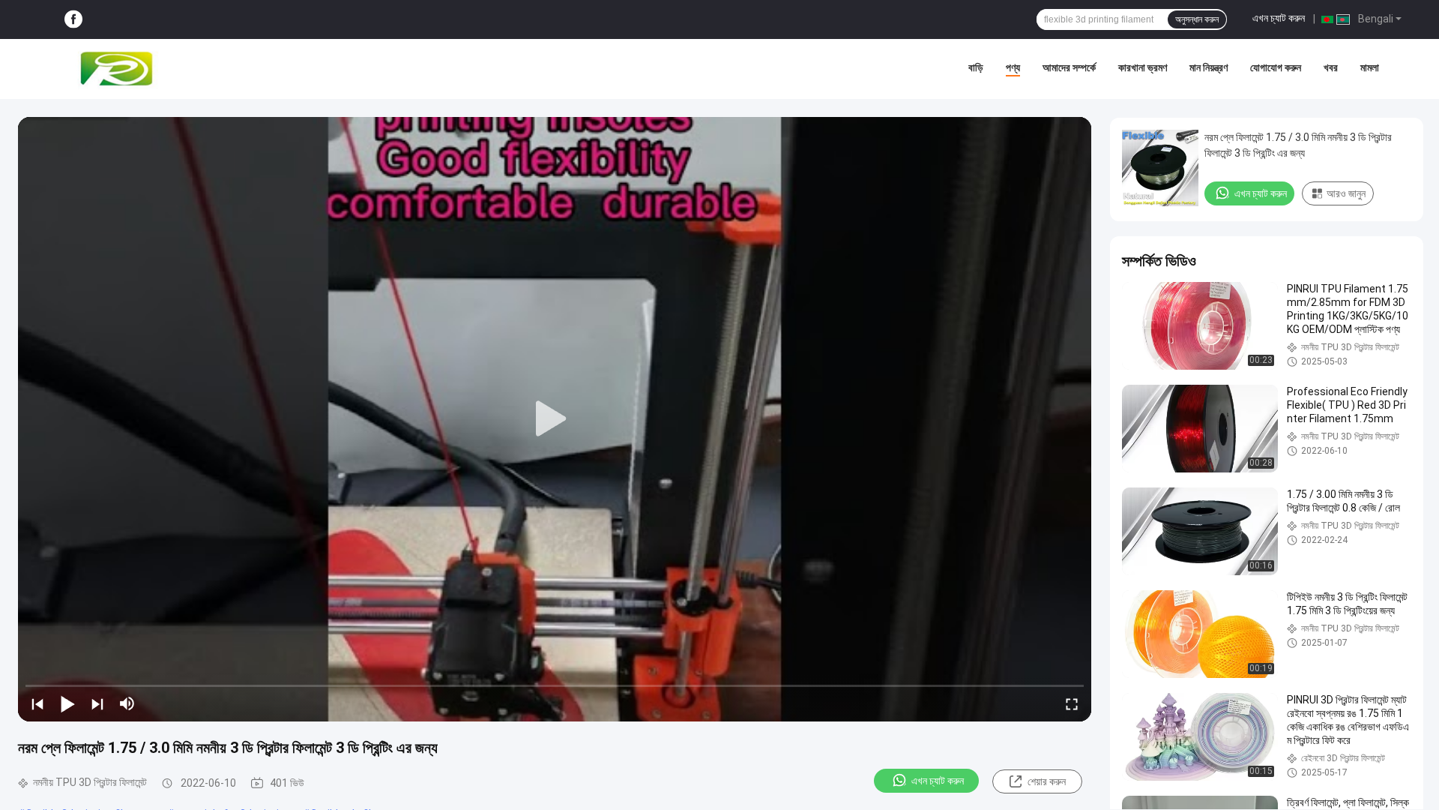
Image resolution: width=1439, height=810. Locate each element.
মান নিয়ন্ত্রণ (1208, 68)
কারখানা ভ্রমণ (1142, 68)
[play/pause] (67, 703)
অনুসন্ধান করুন (1197, 19)
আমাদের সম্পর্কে (1069, 68)
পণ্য (1013, 68)
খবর (1331, 68)
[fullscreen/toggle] (1072, 703)
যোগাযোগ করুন (1275, 68)
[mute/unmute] (127, 703)
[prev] (37, 703)
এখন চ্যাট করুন (1278, 18)
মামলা (1369, 68)
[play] (554, 419)
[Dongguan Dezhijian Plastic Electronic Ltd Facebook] (73, 19)
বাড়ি (975, 68)
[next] (97, 703)
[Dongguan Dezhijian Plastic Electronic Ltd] (119, 69)
